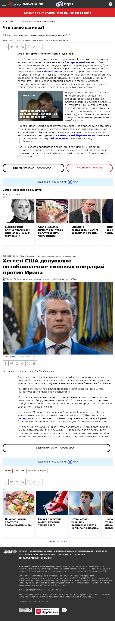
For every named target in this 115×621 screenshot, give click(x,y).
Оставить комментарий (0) (89, 168)
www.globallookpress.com (29, 356)
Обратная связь (47, 555)
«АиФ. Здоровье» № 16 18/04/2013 (54, 40)
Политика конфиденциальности (34, 601)
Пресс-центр (101, 551)
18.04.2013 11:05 (9, 21)
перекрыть (24, 418)
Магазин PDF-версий (28, 555)
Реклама (23, 551)
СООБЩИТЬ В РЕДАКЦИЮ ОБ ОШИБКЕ (35, 558)
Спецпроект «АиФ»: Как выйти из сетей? (57, 13)
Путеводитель (64, 555)
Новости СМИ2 (12, 194)
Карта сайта (79, 555)
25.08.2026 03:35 (10, 256)
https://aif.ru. (87, 597)
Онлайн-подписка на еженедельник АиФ (73, 551)
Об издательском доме (40, 551)
